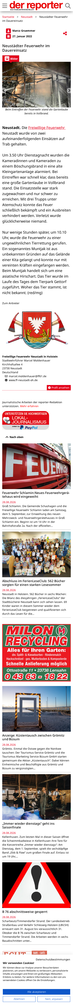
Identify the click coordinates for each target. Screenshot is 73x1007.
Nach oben (16, 437)
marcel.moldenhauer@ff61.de (27, 376)
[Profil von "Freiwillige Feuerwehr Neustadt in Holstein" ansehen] (36, 348)
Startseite (8, 17)
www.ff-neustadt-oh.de (23, 380)
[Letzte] (4, 90)
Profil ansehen (60, 387)
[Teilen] (65, 33)
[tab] (10, 58)
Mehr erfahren (29, 406)
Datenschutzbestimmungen (53, 959)
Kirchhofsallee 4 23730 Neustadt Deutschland (12, 368)
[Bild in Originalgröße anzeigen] (36, 84)
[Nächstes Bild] (69, 90)
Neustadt (27, 17)
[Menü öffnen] (4, 5)
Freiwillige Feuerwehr (47, 127)
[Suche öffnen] (68, 5)
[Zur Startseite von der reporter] (36, 5)
